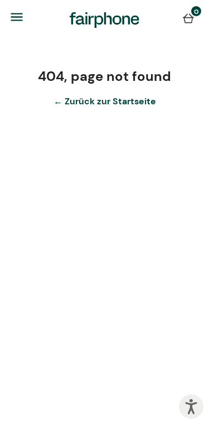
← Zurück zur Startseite (105, 101)
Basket (188, 18)
